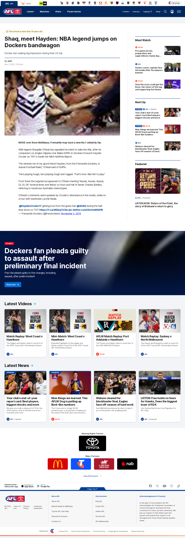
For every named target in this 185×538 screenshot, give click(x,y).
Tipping (146, 12)
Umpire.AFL (100, 511)
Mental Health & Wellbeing (62, 506)
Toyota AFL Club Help (60, 511)
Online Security (137, 531)
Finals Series (74, 11)
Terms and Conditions (80, 531)
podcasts (146, 198)
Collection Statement (38, 507)
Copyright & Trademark (118, 531)
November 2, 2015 (71, 213)
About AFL (56, 501)
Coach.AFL (100, 506)
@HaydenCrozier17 (30, 205)
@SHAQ (81, 205)
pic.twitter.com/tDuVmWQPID (86, 209)
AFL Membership (102, 521)
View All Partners (90, 476)
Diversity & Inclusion (60, 516)
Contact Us (56, 521)
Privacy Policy (27, 507)
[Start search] (165, 12)
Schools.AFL (100, 516)
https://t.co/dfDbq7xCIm (53, 209)
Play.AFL (99, 501)
